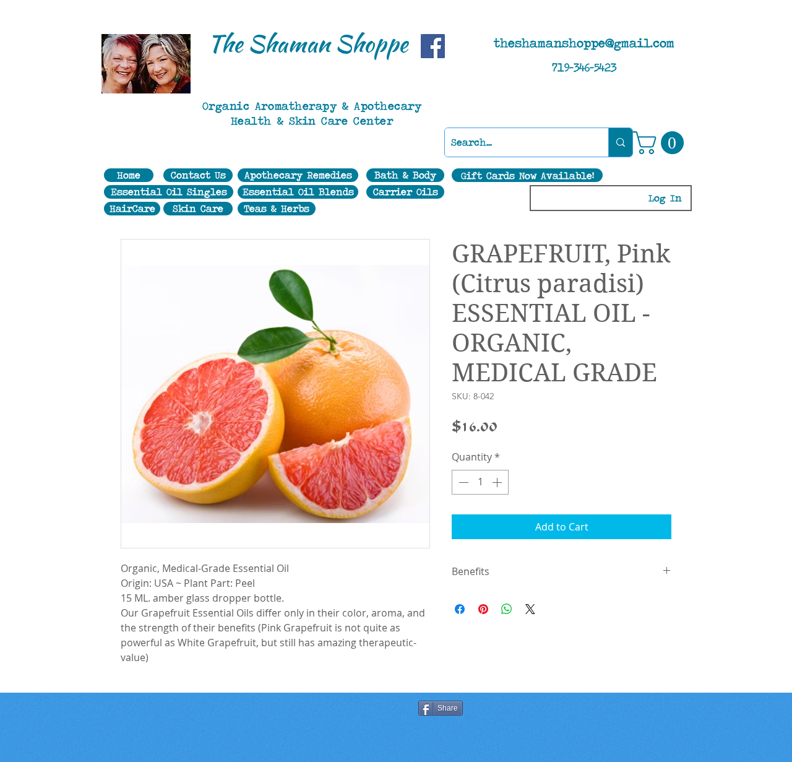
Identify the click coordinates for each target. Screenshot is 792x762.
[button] (661, 142)
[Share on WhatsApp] (506, 609)
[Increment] (498, 482)
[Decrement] (462, 482)
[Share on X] (530, 609)
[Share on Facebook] (459, 609)
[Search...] (620, 142)
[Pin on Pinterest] (483, 609)
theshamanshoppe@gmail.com (584, 43)
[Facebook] (433, 46)
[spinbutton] (480, 482)
